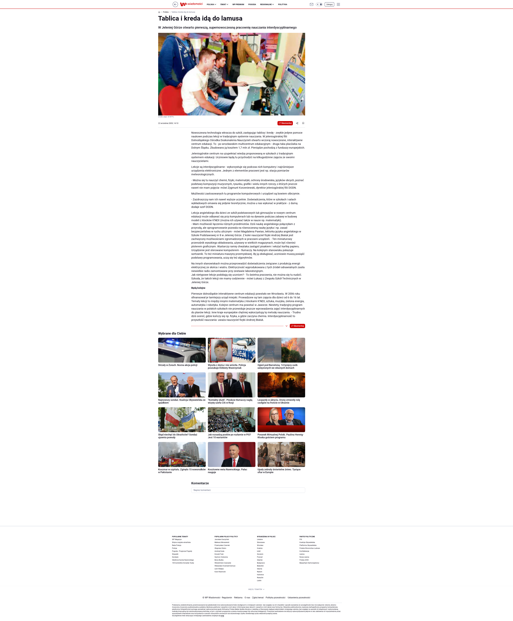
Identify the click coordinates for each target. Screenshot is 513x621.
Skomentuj (286, 123)
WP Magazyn (177, 539)
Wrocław (260, 545)
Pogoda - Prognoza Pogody (182, 551)
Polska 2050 (304, 560)
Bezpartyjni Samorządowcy (309, 563)
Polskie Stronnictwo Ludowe (310, 548)
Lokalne (260, 539)
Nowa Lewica (304, 557)
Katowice (260, 575)
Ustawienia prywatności (298, 597)
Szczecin (260, 554)
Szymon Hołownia (221, 557)
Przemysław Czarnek (222, 545)
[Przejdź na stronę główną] (175, 6)
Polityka (282, 4)
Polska (210, 4)
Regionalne (266, 4)
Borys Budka (219, 560)
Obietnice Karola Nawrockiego (183, 560)
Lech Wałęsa (219, 569)
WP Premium (238, 4)
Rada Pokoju (176, 545)
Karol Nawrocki (220, 572)
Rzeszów (260, 578)
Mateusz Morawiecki (222, 542)
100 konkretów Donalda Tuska (183, 563)
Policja (174, 548)
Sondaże (175, 557)
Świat (223, 4)
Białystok (260, 566)
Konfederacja (304, 551)
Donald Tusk (219, 554)
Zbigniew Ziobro (220, 548)
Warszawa (261, 542)
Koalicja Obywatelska (307, 542)
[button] (319, 4)
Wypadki (175, 554)
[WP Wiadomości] (193, 4)
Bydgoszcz (261, 563)
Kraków (260, 548)
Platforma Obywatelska (308, 545)
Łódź (259, 551)
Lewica (302, 554)
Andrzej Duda (219, 551)
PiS (301, 539)
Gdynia (259, 569)
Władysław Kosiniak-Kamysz (225, 566)
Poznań (260, 557)
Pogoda (252, 4)
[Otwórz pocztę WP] (311, 4)
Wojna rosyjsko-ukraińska (181, 542)
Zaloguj (329, 4)
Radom (259, 572)
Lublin (259, 580)
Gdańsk (260, 560)
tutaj (222, 616)
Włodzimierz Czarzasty (223, 563)
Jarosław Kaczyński (222, 539)
